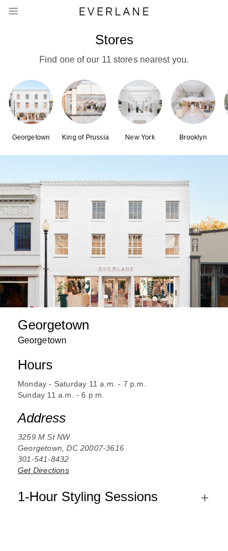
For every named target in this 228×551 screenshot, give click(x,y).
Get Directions (43, 470)
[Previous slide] (11, 231)
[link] (31, 111)
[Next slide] (216, 231)
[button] (114, 11)
